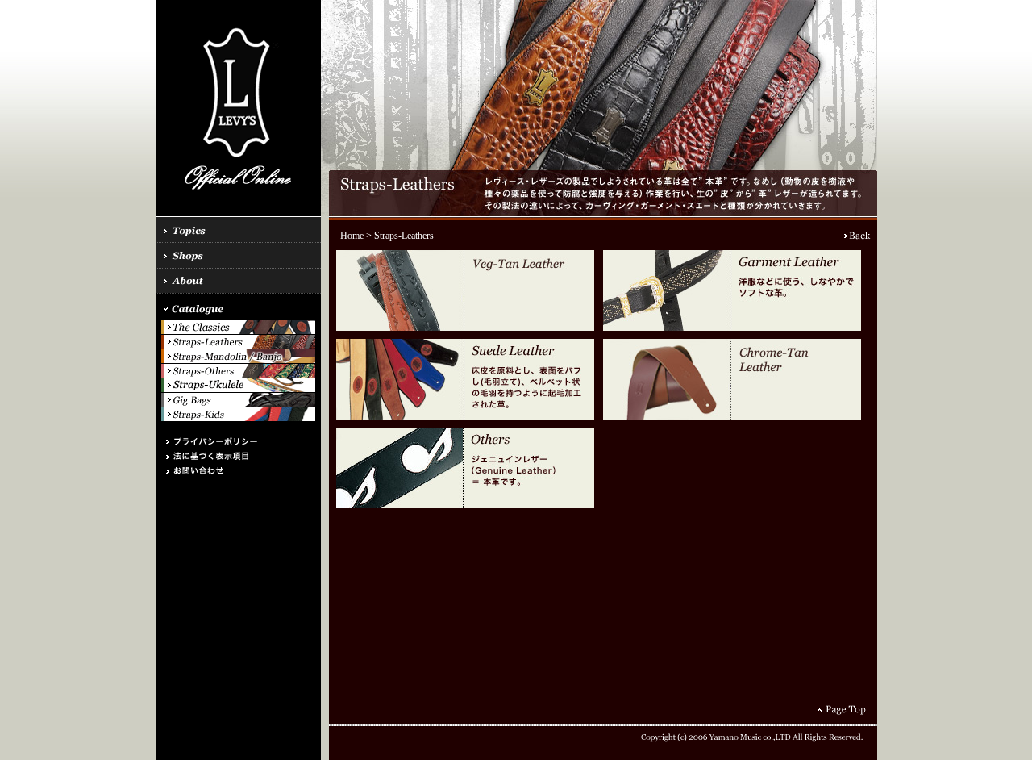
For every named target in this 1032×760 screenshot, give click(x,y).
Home (352, 235)
